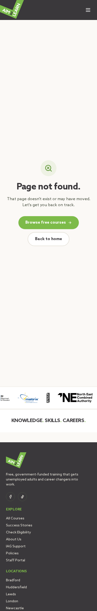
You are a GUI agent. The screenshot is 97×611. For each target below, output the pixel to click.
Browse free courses (45, 222)
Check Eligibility (18, 532)
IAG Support (16, 546)
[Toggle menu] (88, 9)
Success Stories (19, 525)
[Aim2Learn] (12, 9)
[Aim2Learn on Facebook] (10, 496)
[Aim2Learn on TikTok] (22, 496)
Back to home (48, 239)
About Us (13, 539)
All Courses (15, 518)
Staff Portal (15, 560)
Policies (12, 553)
